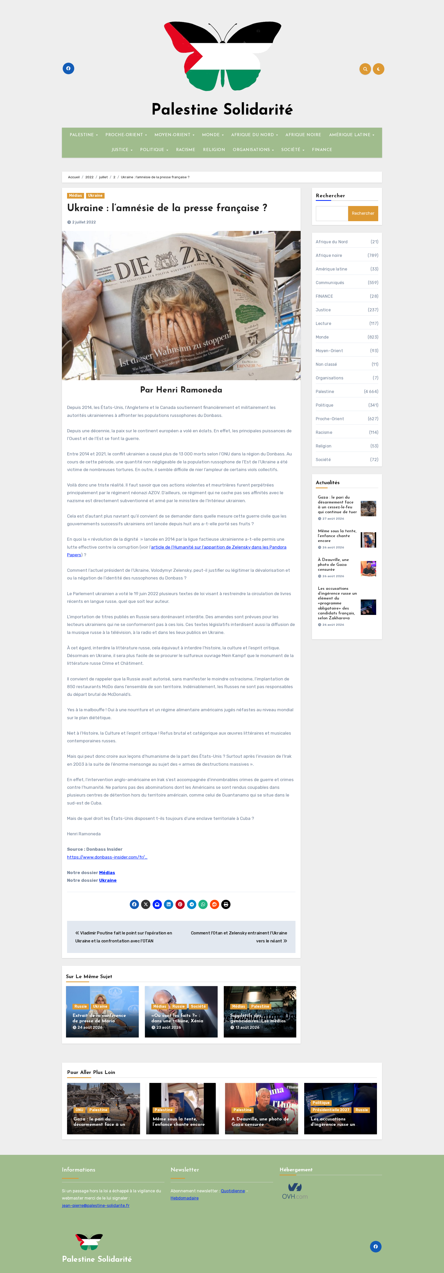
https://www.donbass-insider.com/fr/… (107, 857)
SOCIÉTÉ (291, 150)
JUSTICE (121, 150)
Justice (323, 309)
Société (198, 1006)
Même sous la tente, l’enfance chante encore (337, 536)
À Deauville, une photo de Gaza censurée (333, 565)
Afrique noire (329, 255)
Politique (325, 405)
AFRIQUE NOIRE (303, 135)
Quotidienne (233, 1190)
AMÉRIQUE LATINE (350, 135)
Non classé (326, 364)
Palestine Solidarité (222, 110)
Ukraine (95, 195)
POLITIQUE (153, 150)
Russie (81, 1006)
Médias (75, 195)
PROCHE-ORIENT (124, 135)
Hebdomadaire (185, 1198)
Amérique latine (331, 269)
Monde (322, 337)
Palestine (260, 1006)
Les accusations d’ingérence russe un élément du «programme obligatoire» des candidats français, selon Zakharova (337, 603)
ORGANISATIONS (252, 150)
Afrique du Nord (332, 241)
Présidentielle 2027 (331, 1110)
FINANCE (322, 150)
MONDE (211, 135)
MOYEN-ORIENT (173, 135)
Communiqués (330, 282)
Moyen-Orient (329, 350)
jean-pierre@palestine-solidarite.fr (96, 1205)
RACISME (186, 150)
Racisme (324, 432)
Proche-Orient (330, 418)
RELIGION (214, 150)
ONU (79, 1110)
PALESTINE (82, 135)
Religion (324, 446)
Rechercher (331, 196)
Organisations (330, 378)
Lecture (323, 323)
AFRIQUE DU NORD (253, 135)
